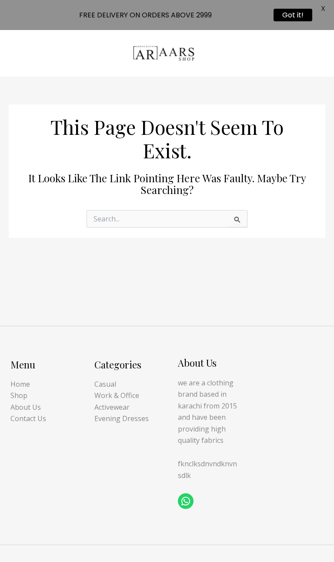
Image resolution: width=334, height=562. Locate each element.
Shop (18, 395)
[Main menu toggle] (316, 53)
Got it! (293, 15)
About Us (25, 407)
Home (20, 384)
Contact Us (28, 418)
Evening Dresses (121, 418)
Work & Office (116, 395)
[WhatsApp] (186, 501)
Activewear (112, 407)
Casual (105, 384)
